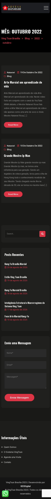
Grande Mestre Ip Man (17, 155)
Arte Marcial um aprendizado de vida (23, 84)
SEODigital (26, 486)
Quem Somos (10, 447)
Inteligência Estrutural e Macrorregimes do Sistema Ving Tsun (25, 304)
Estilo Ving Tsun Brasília (16, 277)
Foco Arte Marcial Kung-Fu (17, 316)
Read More (13, 125)
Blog (9, 76)
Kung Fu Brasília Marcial (16, 264)
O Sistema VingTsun (13, 452)
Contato (7, 462)
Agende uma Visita (12, 457)
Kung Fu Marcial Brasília (16, 290)
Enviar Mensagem (19, 397)
